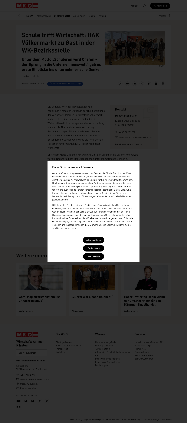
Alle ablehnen (93, 257)
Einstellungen (94, 248)
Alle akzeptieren (93, 240)
